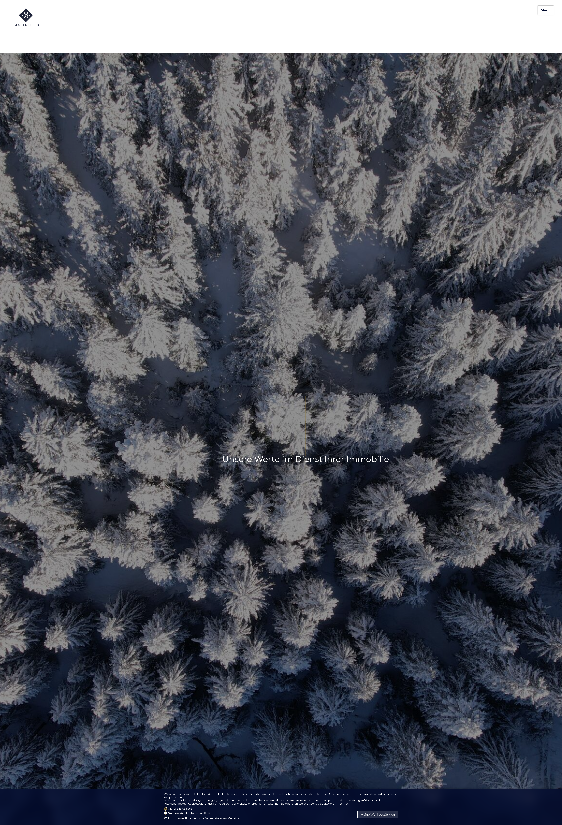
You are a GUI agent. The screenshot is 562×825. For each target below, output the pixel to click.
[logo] (26, 17)
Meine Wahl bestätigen (378, 814)
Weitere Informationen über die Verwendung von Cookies (201, 818)
